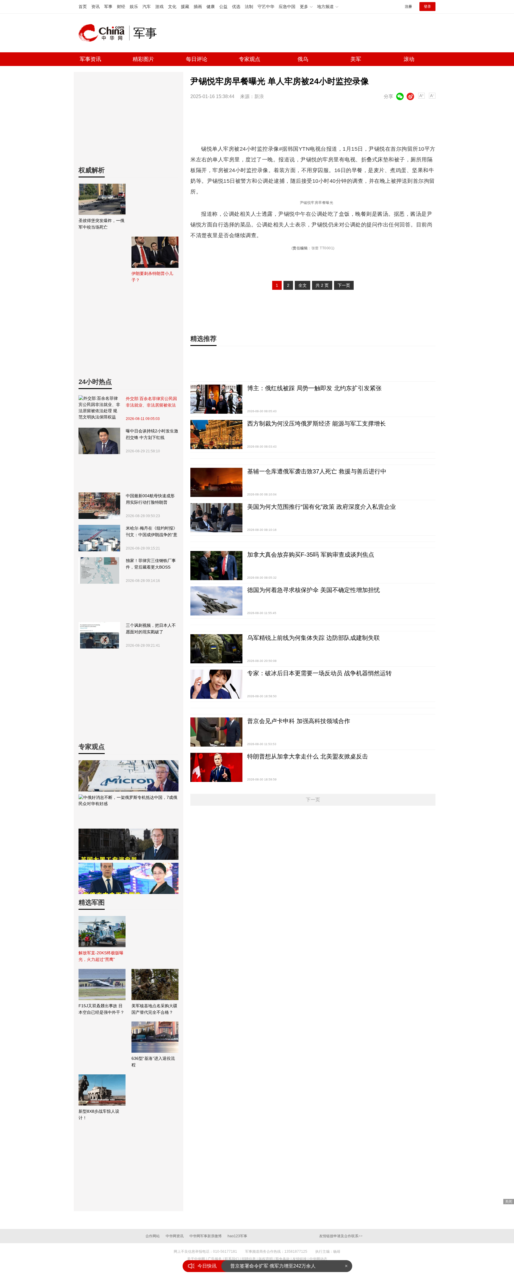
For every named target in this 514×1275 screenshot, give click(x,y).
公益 (223, 6)
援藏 (185, 6)
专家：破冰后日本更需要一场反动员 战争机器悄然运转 (319, 673)
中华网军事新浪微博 (205, 1236)
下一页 (344, 285)
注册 (408, 6)
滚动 (409, 59)
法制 (249, 6)
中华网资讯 (175, 1236)
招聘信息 (249, 1259)
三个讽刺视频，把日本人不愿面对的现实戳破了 (151, 628)
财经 (121, 6)
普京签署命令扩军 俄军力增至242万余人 (273, 1265)
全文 (302, 285)
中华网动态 (318, 1259)
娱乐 (134, 6)
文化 (172, 6)
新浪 (259, 96)
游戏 (159, 6)
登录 (427, 6)
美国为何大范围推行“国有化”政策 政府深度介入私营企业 (321, 506)
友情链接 (299, 1259)
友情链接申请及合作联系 (341, 1236)
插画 (198, 6)
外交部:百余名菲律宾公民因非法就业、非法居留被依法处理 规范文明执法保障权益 (151, 402)
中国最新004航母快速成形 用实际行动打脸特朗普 (150, 499)
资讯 (95, 6)
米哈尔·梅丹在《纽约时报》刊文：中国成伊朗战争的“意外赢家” (151, 532)
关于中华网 (196, 1259)
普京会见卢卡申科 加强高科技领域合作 (298, 721)
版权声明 (265, 1259)
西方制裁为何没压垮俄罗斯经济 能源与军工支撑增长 (316, 423)
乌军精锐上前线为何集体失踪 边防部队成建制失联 (313, 638)
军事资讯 (90, 59)
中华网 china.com (104, 33)
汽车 (146, 6)
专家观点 (249, 59)
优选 (236, 6)
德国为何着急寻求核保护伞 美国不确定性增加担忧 (313, 590)
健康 (210, 6)
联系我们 (232, 1259)
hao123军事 (237, 1236)
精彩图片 (143, 59)
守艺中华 (266, 6)
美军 (355, 59)
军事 (108, 6)
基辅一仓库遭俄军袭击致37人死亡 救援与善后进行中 (316, 471)
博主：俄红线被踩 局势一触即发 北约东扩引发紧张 (314, 388)
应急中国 (287, 6)
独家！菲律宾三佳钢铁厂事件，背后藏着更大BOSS (151, 563)
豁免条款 (282, 1259)
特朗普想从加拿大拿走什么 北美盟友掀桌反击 (307, 756)
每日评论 (196, 59)
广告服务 (215, 1259)
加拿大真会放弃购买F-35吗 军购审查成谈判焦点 (310, 554)
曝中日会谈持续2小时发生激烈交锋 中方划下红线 (152, 434)
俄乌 (302, 59)
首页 (83, 6)
